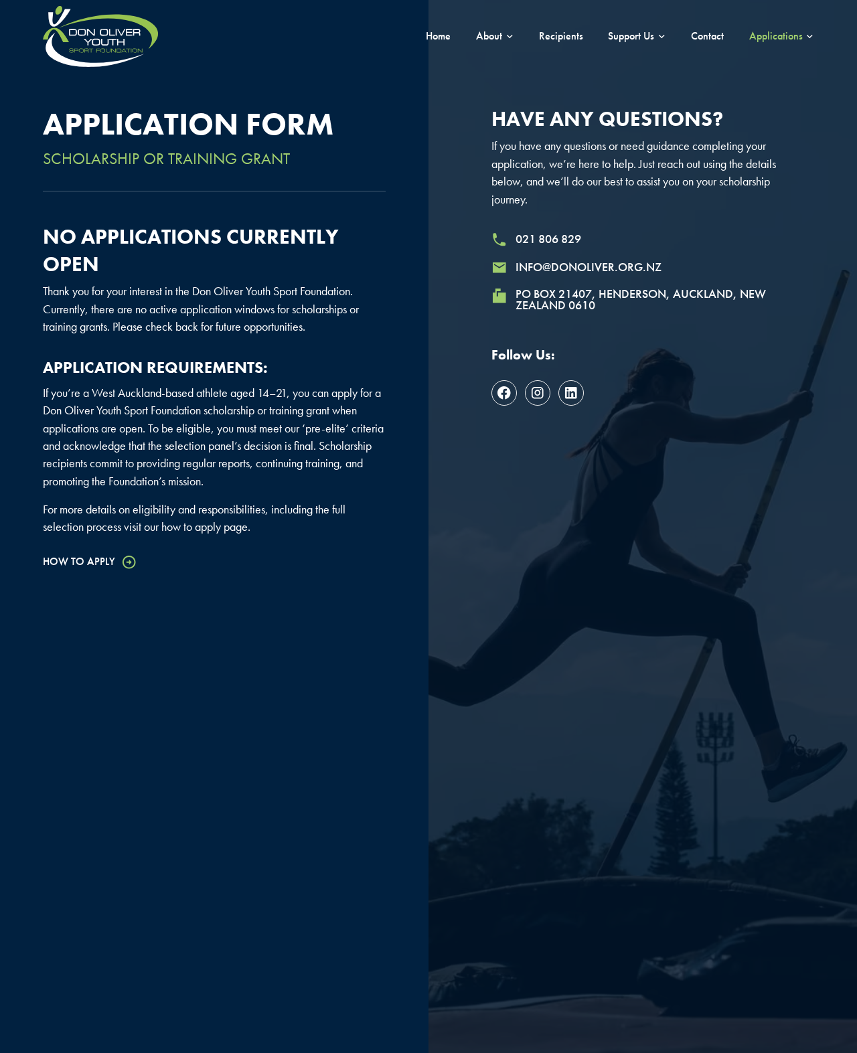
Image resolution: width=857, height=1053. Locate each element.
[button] (495, 36)
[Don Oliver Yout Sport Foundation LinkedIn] (571, 393)
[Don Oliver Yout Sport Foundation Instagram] (537, 393)
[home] (100, 36)
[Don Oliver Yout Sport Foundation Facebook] (504, 393)
